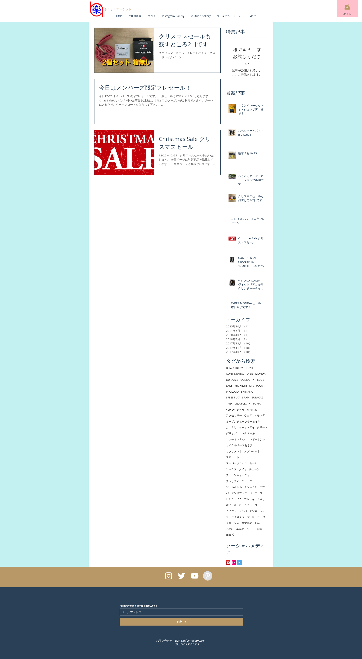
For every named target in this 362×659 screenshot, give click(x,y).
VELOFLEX (241, 403)
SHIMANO (247, 391)
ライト (264, 511)
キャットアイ (247, 427)
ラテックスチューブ (238, 517)
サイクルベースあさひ (239, 445)
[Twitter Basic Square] (239, 562)
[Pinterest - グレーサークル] (207, 576)
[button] (347, 6)
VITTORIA (255, 403)
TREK (229, 403)
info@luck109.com (194, 640)
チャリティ (232, 481)
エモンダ (259, 415)
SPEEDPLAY (233, 397)
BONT (249, 368)
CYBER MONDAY (256, 373)
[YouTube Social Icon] (228, 562)
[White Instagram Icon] (168, 576)
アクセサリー (234, 415)
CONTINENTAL (235, 373)
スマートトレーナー (238, 457)
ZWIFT (240, 409)
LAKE (229, 385)
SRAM (245, 397)
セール (253, 463)
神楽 (259, 529)
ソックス (231, 469)
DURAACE (232, 379)
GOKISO (245, 379)
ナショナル (250, 487)
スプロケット (252, 451)
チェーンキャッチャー (239, 475)
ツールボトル (234, 487)
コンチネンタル (235, 439)
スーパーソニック (236, 463)
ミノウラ (231, 511)
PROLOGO (232, 391)
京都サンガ (232, 523)
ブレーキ (249, 499)
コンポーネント (256, 439)
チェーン (254, 469)
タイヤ (243, 469)
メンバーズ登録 (248, 511)
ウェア (248, 415)
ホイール (231, 505)
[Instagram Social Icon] (234, 562)
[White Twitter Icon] (181, 576)
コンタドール (247, 433)
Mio (251, 385)
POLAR (260, 385)
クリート (262, 427)
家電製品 (247, 523)
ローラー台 (258, 517)
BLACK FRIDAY (235, 368)
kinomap (252, 409)
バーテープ (256, 493)
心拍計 (230, 529)
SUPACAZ (257, 397)
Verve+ (230, 409)
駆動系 (230, 535)
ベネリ (261, 499)
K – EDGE (258, 379)
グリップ (231, 433)
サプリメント (234, 451)
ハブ (262, 487)
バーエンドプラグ (236, 493)
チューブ (247, 481)
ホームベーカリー (249, 505)
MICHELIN (241, 385)
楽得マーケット (245, 529)
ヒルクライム (234, 499)
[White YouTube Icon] (194, 576)
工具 (257, 523)
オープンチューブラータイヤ (243, 421)
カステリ (231, 427)
